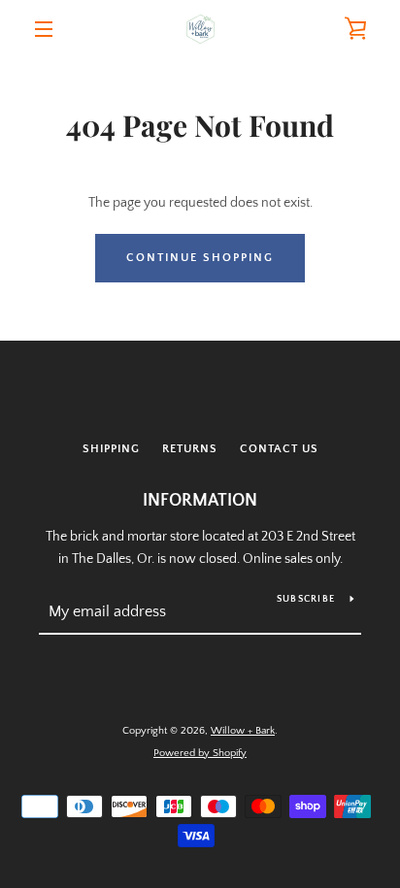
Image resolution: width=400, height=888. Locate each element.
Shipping (111, 449)
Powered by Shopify (200, 753)
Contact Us (279, 449)
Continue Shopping (200, 257)
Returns (189, 449)
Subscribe (306, 599)
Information (200, 500)
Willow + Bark (243, 731)
